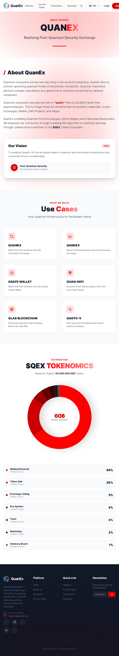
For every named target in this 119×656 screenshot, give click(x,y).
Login (107, 5)
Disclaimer (38, 594)
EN (92, 5)
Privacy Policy (40, 599)
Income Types (42, 5)
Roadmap (72, 5)
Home (36, 585)
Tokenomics (56, 5)
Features (29, 5)
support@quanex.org (18, 616)
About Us (37, 589)
